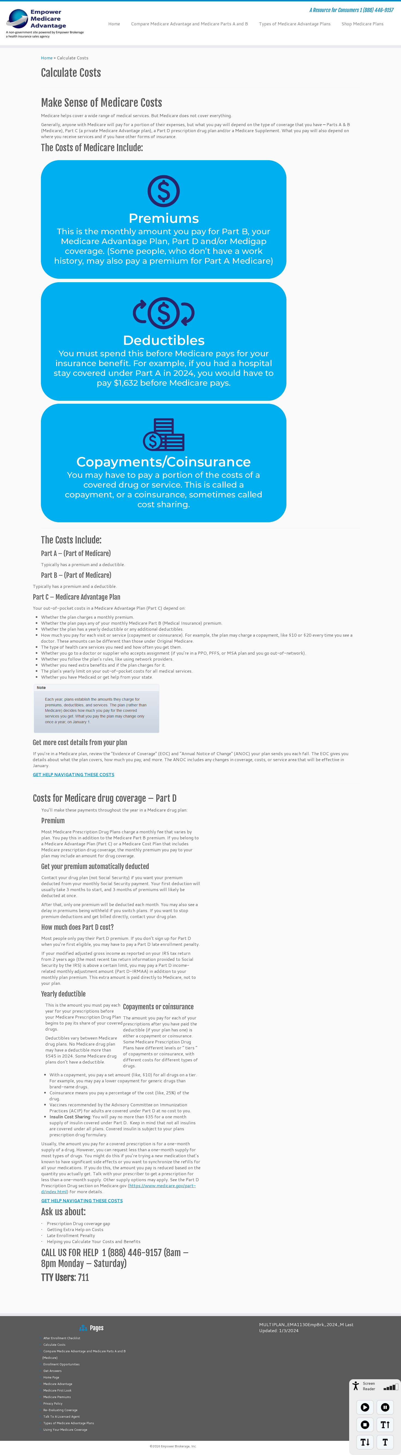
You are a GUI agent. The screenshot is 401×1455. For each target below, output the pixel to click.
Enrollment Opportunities (61, 1364)
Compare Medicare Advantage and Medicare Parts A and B (189, 23)
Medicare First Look (57, 1390)
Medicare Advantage (57, 1384)
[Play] (365, 1407)
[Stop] (365, 1424)
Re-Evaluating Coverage (60, 1410)
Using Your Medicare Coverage (65, 1429)
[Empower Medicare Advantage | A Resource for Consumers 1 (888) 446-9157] (46, 23)
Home (114, 23)
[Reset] (385, 1442)
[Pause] (385, 1407)
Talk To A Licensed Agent (61, 1416)
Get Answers (52, 1371)
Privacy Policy (52, 1403)
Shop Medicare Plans (363, 23)
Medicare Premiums (57, 1397)
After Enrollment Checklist (61, 1338)
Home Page (51, 1377)
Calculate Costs (54, 1344)
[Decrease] (365, 1442)
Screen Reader (369, 1386)
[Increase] (385, 1424)
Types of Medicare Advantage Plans (295, 23)
